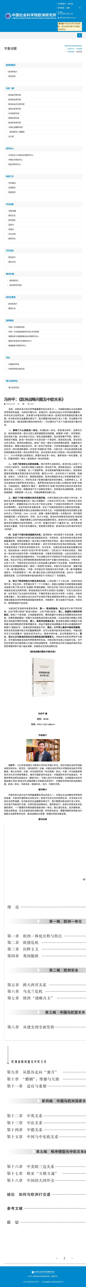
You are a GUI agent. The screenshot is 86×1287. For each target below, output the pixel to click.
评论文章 (12, 234)
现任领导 (12, 76)
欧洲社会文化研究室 (16, 104)
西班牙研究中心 (14, 164)
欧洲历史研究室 (14, 123)
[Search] (80, 7)
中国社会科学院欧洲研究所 (73, 46)
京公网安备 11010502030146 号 (53, 1282)
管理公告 (12, 308)
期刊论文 (12, 216)
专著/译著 (71, 52)
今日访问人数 (66, 14)
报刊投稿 (61, 8)
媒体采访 (12, 239)
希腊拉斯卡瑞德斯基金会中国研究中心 (23, 336)
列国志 (11, 229)
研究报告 (12, 220)
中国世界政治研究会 (16, 369)
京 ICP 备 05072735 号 (31, 1282)
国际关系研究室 (14, 109)
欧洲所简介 (12, 72)
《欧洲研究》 (13, 281)
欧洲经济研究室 (14, 95)
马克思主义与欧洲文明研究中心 (20, 155)
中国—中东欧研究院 (16, 327)
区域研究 (12, 188)
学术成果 (79, 49)
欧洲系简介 (12, 304)
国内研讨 (12, 257)
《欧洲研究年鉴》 (15, 285)
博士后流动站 (13, 388)
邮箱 (68, 8)
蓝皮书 (11, 225)
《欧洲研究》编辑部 (16, 132)
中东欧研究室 (13, 113)
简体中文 (71, 49)
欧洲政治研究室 (14, 100)
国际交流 (12, 262)
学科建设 (12, 183)
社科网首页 (62, 4)
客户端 (70, 4)
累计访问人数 (68, 18)
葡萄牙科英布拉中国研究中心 (20, 341)
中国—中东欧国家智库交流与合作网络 (23, 332)
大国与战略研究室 (15, 127)
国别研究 (12, 192)
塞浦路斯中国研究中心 (17, 346)
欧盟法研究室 (13, 118)
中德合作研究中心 (15, 160)
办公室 (11, 136)
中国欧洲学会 (13, 364)
